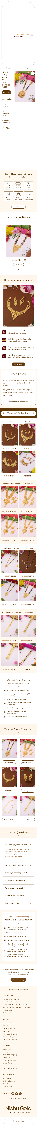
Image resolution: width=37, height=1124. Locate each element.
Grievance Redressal (10, 1039)
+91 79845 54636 (11, 1002)
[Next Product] (34, 241)
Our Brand (6, 1026)
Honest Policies (8, 1049)
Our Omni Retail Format (10, 1028)
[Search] (4, 35)
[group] (18, 246)
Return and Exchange (10, 1060)
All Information (7, 1023)
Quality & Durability (9, 1081)
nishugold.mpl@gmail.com (11, 999)
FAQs (4, 1066)
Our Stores (6, 1031)
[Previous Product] (3, 241)
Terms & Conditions (9, 1098)
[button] (28, 35)
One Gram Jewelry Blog (11, 1068)
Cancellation (7, 1057)
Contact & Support (9, 1037)
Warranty (6, 1084)
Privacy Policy (22, 1098)
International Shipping (10, 1034)
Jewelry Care (7, 1087)
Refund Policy (7, 1063)
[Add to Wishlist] (33, 73)
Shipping (6, 1052)
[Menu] (31, 35)
